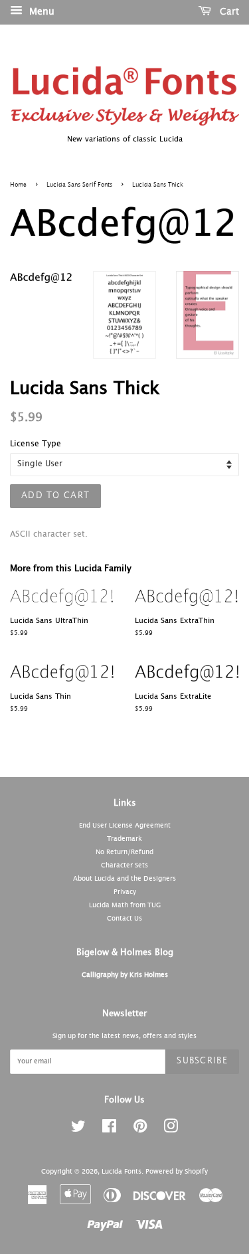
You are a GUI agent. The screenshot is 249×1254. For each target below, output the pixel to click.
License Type (35, 444)
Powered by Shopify (176, 1171)
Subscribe (202, 1061)
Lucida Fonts (121, 1171)
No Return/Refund (124, 852)
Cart (227, 12)
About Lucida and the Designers (124, 878)
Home (18, 185)
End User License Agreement (125, 825)
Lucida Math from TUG (125, 905)
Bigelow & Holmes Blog (124, 952)
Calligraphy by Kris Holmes (125, 975)
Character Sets (124, 865)
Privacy (125, 892)
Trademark (124, 839)
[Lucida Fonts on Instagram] (170, 1129)
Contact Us (124, 918)
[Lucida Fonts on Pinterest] (140, 1129)
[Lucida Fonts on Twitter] (78, 1129)
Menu (40, 12)
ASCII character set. (49, 535)
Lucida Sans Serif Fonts (79, 185)
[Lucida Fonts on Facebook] (109, 1129)
